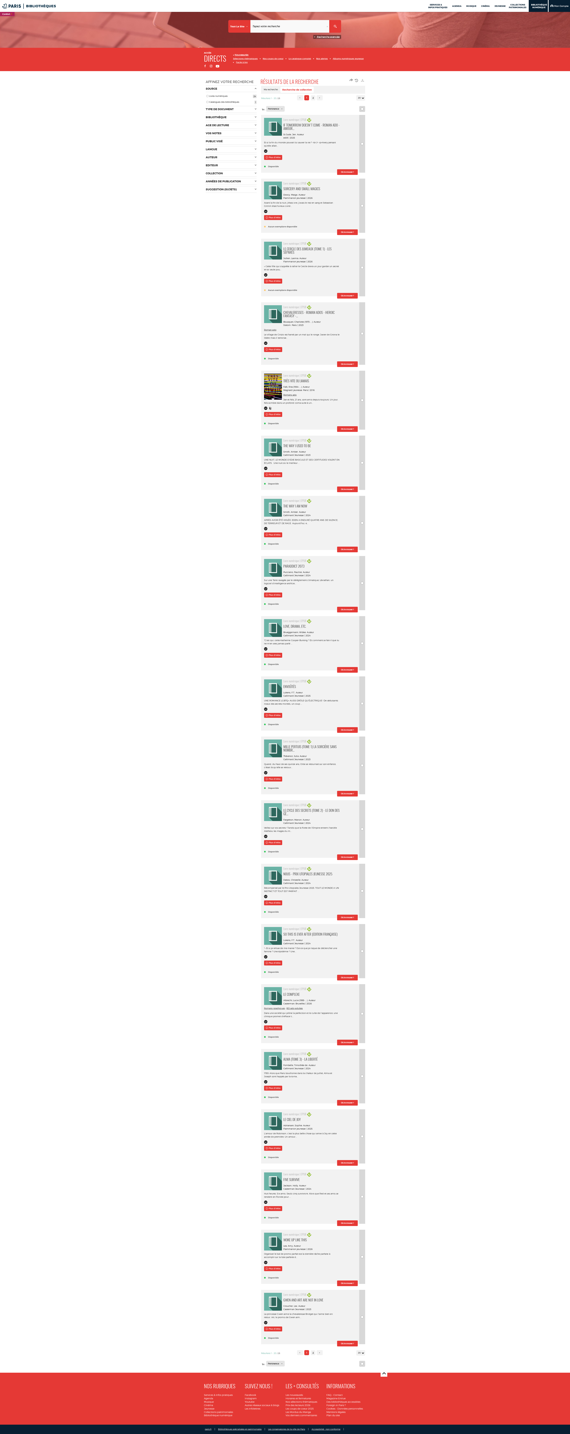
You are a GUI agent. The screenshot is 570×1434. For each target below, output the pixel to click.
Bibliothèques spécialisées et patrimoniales (240, 1429)
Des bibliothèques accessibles (343, 1401)
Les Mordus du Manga (298, 1412)
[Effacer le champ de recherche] (327, 26)
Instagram (251, 1398)
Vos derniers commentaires (301, 1415)
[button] (559, 6)
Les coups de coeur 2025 (300, 1408)
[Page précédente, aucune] (300, 97)
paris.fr (208, 1429)
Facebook (250, 1395)
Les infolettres (252, 1408)
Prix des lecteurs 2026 (298, 1405)
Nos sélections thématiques (301, 1401)
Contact (338, 1395)
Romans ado (290, 395)
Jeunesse (209, 1408)
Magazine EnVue (336, 1398)
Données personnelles (350, 1408)
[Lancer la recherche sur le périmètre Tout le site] (335, 26)
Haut (384, 1373)
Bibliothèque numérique (218, 1415)
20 (359, 98)
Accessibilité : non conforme (326, 1429)
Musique (209, 1401)
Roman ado (270, 330)
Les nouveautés (294, 1395)
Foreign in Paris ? (336, 1405)
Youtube (249, 1401)
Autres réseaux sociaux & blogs (262, 1405)
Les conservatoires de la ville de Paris (286, 1429)
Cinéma (208, 1405)
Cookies (330, 1408)
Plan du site (333, 1415)
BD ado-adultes (294, 1008)
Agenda (208, 1398)
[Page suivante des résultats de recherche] (320, 97)
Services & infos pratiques (218, 1395)
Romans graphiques (274, 1008)
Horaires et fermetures (298, 1398)
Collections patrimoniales (218, 1412)
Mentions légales (336, 1412)
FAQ (328, 1395)
